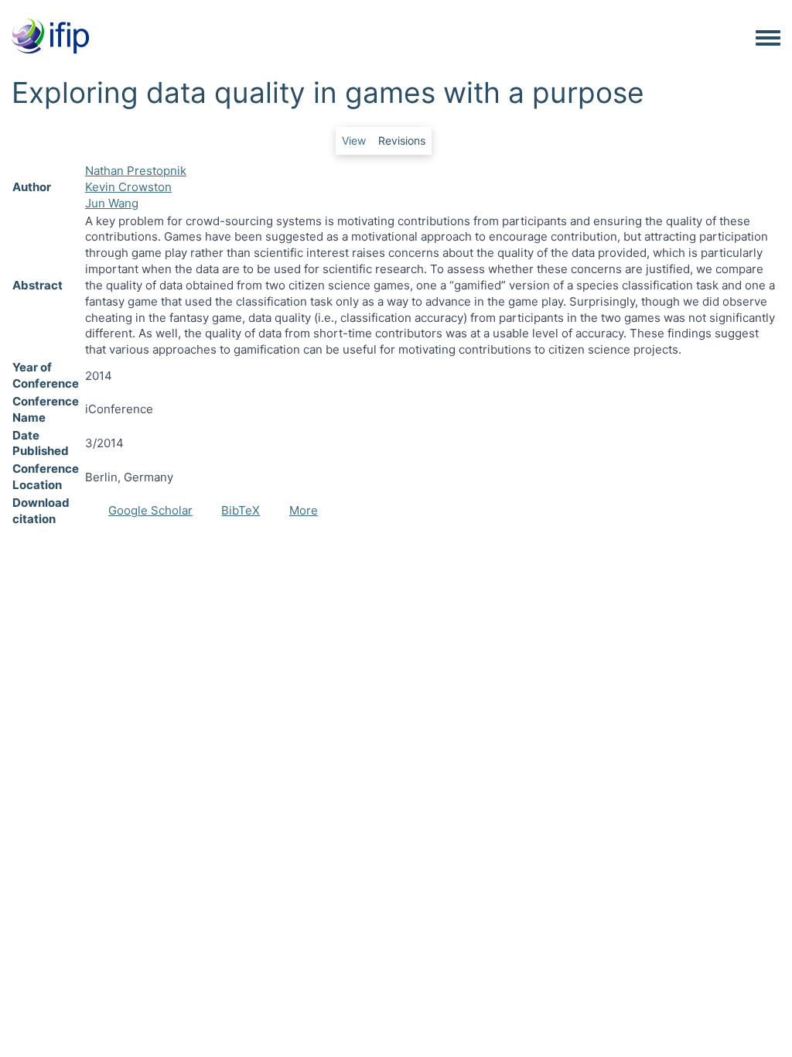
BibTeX (240, 510)
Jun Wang (111, 203)
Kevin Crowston (128, 187)
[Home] (50, 37)
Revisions (401, 140)
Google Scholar (150, 510)
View (354, 140)
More (303, 510)
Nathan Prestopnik (135, 170)
